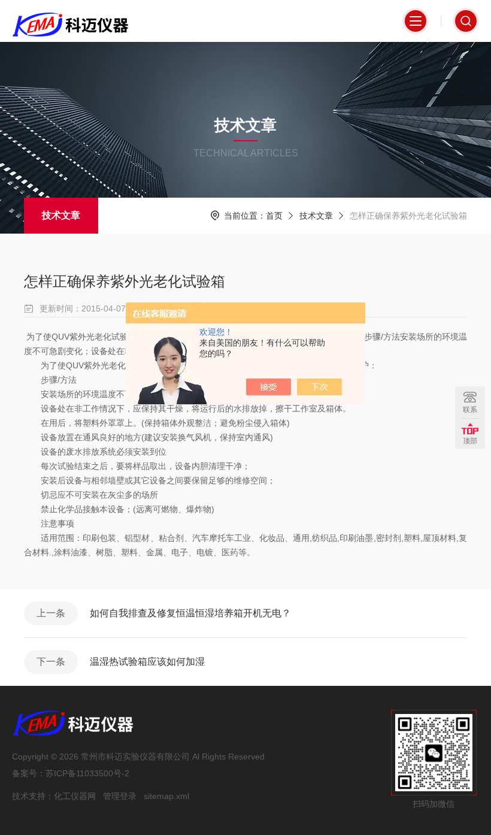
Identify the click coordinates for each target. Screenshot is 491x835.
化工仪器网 (75, 796)
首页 (274, 215)
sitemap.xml (166, 796)
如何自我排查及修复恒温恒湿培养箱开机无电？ (190, 613)
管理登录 (120, 796)
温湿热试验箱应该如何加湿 (147, 661)
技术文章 (61, 215)
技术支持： (33, 796)
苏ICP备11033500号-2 (87, 773)
